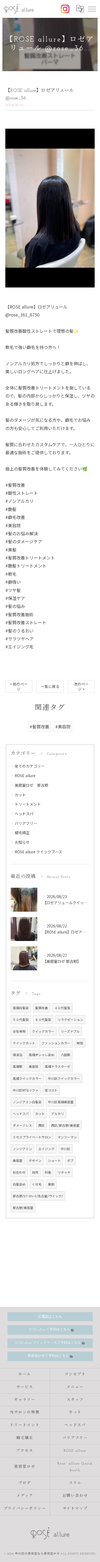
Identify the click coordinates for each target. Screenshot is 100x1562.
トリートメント (28, 804)
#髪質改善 (39, 726)
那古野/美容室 (23, 1208)
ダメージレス (22, 1125)
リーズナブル (70, 1031)
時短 (80, 1043)
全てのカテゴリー (30, 766)
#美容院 (63, 726)
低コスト (51, 1090)
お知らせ (22, 842)
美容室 (17, 1160)
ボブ (70, 1160)
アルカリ (57, 1113)
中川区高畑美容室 (61, 1102)
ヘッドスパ (24, 813)
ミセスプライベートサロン (32, 1137)
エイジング (46, 1149)
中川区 (65, 1149)
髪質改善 (41, 1008)
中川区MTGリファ (25, 1090)
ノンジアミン (22, 1149)
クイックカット (24, 1043)
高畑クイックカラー (27, 1078)
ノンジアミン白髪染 (27, 1102)
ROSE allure (25, 775)
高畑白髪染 (21, 1008)
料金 (48, 1172)
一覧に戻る (50, 686)
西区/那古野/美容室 (65, 1125)
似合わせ (19, 1172)
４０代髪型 (62, 1008)
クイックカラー (43, 1031)
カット (20, 794)
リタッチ (64, 1172)
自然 (35, 1172)
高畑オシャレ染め (41, 1055)
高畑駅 (17, 1066)
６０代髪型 (43, 1019)
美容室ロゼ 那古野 (31, 785)
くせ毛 (37, 1184)
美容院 (33, 1066)
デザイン (35, 1160)
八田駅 (65, 1055)
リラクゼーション (70, 1019)
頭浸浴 (17, 1055)
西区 (41, 1125)
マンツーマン (67, 1137)
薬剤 (51, 1184)
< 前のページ (19, 686)
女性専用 (19, 1031)
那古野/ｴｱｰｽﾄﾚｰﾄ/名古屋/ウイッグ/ (38, 1196)
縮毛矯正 (22, 832)
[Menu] (92, 9)
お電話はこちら (50, 1316)
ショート (54, 1160)
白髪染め (19, 1184)
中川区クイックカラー (64, 1078)
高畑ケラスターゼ (57, 1066)
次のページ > (81, 686)
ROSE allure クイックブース (38, 851)
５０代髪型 (21, 1019)
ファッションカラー (56, 1043)
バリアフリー (26, 823)
